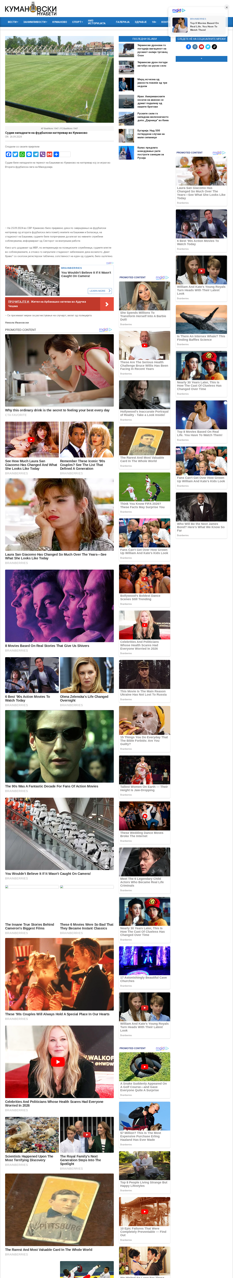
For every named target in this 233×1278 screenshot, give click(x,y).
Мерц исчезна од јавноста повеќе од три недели (152, 83)
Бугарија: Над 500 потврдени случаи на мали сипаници (151, 134)
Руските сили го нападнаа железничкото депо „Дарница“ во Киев (153, 117)
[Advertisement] (202, 86)
